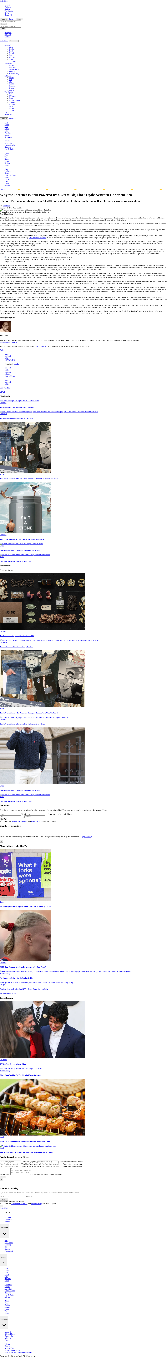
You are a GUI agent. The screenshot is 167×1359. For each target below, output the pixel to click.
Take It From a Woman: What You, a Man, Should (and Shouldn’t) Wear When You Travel (29, 479)
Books (11, 84)
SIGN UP (4, 1199)
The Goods (9, 11)
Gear (11, 55)
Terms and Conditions (19, 821)
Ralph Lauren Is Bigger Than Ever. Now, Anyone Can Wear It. (20, 550)
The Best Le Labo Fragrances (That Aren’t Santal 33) (17, 407)
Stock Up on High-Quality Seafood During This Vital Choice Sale (25, 1141)
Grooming (12, 61)
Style (11, 47)
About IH (8, 1332)
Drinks (11, 49)
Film (10, 80)
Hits (6, 1241)
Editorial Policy (10, 1334)
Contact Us (9, 1336)
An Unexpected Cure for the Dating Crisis (16, 978)
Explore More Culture (8, 993)
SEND (3, 1177)
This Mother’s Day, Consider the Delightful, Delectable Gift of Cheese (26, 1152)
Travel (11, 53)
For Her (12, 104)
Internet (12, 86)
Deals (7, 13)
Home (11, 98)
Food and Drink (15, 100)
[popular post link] (19, 401)
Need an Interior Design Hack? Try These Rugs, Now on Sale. (24, 989)
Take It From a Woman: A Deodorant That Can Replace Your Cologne (22, 539)
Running (12, 71)
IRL (6, 1247)
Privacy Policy (36, 821)
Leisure (7, 5)
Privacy (7, 1344)
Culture (7, 9)
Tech (11, 106)
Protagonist (9, 1251)
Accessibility (9, 1348)
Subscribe (12, 19)
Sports (11, 90)
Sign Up (3, 819)
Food (11, 51)
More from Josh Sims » (8, 342)
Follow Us (4, 19)
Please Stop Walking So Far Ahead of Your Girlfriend (20, 1075)
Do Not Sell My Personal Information (18, 1352)
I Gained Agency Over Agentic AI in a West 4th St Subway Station (25, 906)
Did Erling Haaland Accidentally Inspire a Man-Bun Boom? (23, 967)
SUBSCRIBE (10, 360)
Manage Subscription (12, 1350)
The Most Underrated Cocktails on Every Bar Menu (16, 418)
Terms (7, 1340)
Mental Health (14, 69)
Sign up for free (41, 346)
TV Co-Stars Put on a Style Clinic (13, 1064)
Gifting (11, 110)
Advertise (8, 1338)
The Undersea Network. (37, 238)
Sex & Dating (14, 74)
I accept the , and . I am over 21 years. (29, 821)
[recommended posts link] (25, 900)
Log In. (16, 364)
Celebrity (3, 1060)
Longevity (12, 67)
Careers (7, 1346)
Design (11, 88)
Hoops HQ (8, 15)
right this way (87, 837)
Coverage (8, 1245)
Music (11, 78)
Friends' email (5, 1175)
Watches (12, 57)
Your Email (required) (29, 1162)
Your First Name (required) (31, 1164)
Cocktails (3, 414)
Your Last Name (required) (31, 1166)
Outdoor (12, 102)
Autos (11, 59)
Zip (22, 816)
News (2, 557)
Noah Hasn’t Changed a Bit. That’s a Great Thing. (16, 561)
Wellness (8, 7)
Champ (7, 1249)
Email (23, 814)
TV (10, 82)
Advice (7, 1297)
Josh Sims (6, 206)
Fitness (11, 65)
